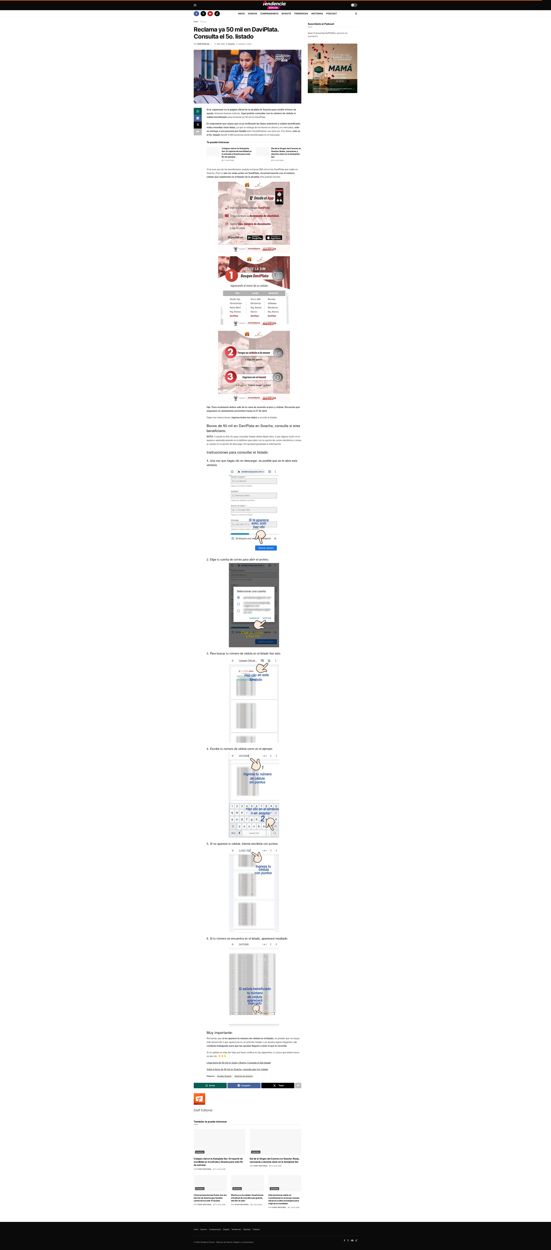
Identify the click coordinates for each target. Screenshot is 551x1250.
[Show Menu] (195, 5)
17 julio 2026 (228, 160)
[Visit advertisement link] (332, 68)
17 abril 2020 (219, 43)
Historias (317, 13)
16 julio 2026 (278, 160)
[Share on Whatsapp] (198, 111)
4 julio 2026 (257, 1204)
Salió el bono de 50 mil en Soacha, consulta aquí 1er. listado (237, 1069)
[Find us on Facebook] (196, 13)
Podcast (331, 13)
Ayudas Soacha (224, 1076)
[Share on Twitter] (198, 125)
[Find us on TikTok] (217, 13)
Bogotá (286, 13)
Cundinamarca (269, 13)
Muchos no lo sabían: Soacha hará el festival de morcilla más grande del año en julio (247, 1198)
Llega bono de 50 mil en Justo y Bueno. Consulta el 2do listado (239, 1063)
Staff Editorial (203, 43)
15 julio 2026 (220, 1204)
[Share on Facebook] (198, 118)
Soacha (252, 13)
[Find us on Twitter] (203, 13)
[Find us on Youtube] (210, 13)
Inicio (241, 13)
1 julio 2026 (294, 1207)
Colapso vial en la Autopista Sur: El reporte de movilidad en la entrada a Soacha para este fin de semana (218, 1162)
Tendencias (301, 13)
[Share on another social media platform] (198, 131)
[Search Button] (356, 13)
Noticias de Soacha (244, 1076)
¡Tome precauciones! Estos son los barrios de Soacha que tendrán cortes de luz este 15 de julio (210, 1198)
